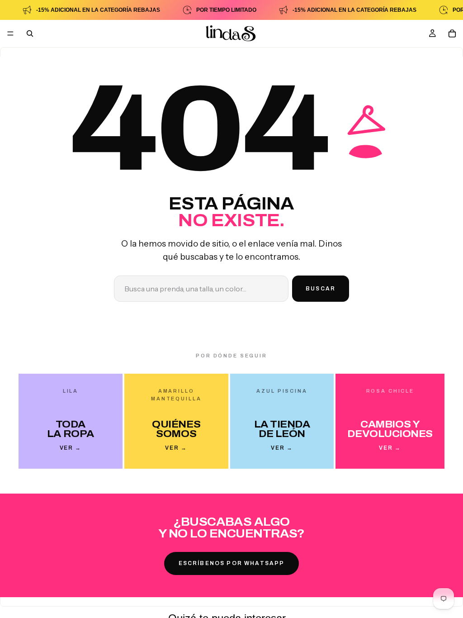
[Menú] (10, 33)
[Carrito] (452, 33)
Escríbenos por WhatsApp (232, 563)
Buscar (320, 288)
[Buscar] (30, 33)
